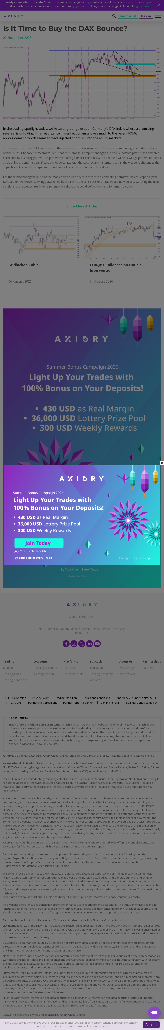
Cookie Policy (83, 1026)
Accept (151, 1024)
